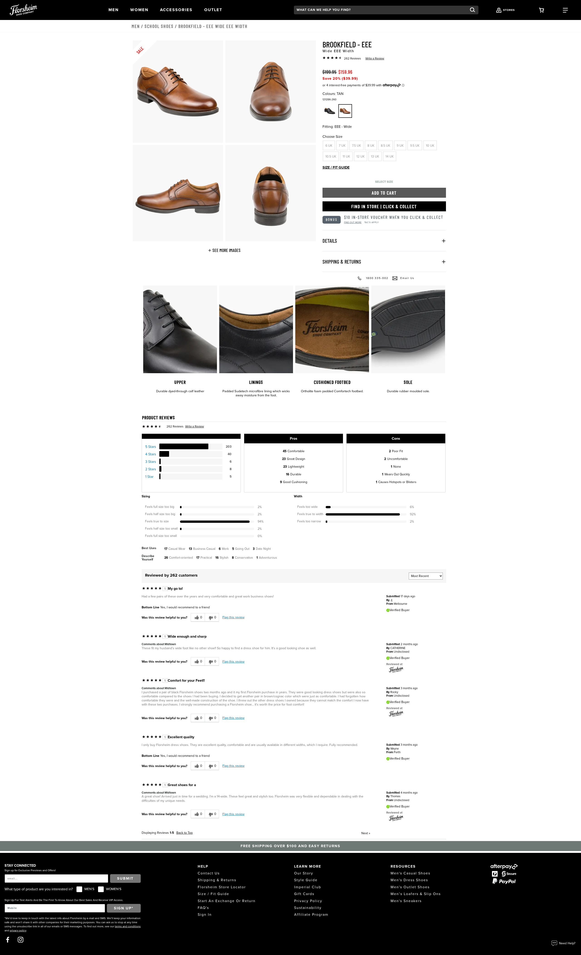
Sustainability (308, 908)
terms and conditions (128, 926)
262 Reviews (352, 58)
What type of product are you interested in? (39, 889)
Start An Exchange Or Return (227, 901)
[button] (113, 10)
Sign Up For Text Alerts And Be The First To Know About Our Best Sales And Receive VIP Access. (64, 900)
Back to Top (184, 833)
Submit (125, 878)
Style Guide (306, 880)
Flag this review (233, 617)
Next (365, 833)
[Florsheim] (396, 669)
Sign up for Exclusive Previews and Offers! (30, 870)
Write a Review (374, 58)
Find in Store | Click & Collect (384, 206)
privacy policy (18, 930)
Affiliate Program (311, 914)
